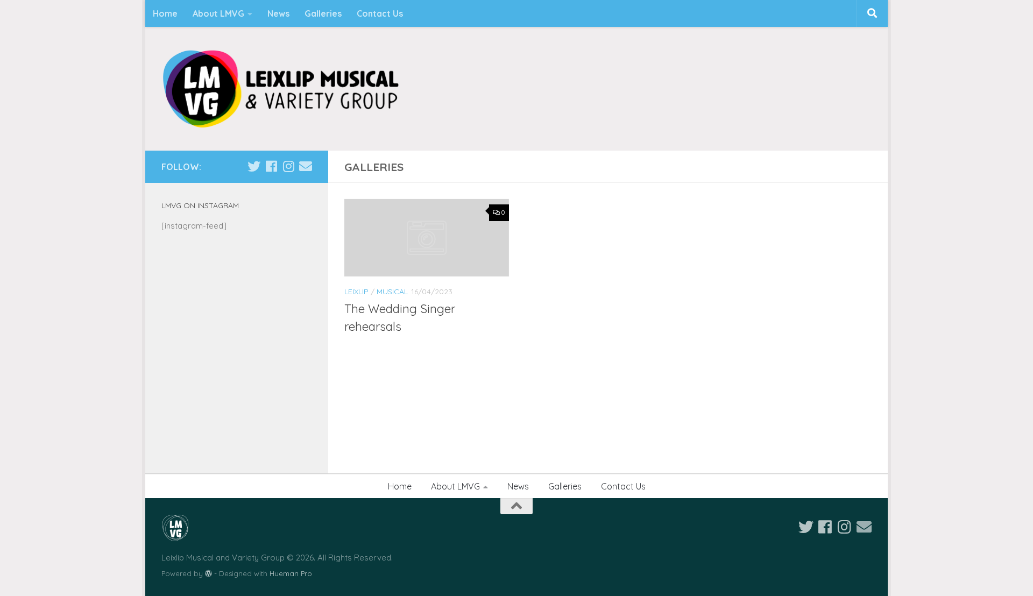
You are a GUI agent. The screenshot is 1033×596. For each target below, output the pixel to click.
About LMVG (218, 13)
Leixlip (356, 291)
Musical (392, 291)
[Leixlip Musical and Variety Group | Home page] (280, 88)
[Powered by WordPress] (208, 573)
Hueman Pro (291, 573)
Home (165, 13)
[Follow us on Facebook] (271, 166)
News (278, 13)
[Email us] (305, 166)
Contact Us (380, 13)
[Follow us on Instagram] (288, 166)
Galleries (323, 13)
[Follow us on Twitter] (253, 166)
